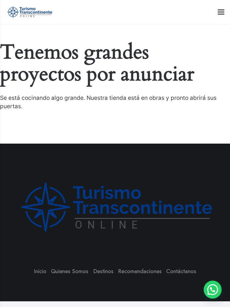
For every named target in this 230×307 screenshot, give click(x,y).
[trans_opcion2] (29, 11)
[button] (213, 290)
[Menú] (221, 11)
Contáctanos (181, 271)
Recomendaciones (140, 271)
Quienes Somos (69, 271)
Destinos (103, 271)
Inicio (40, 271)
